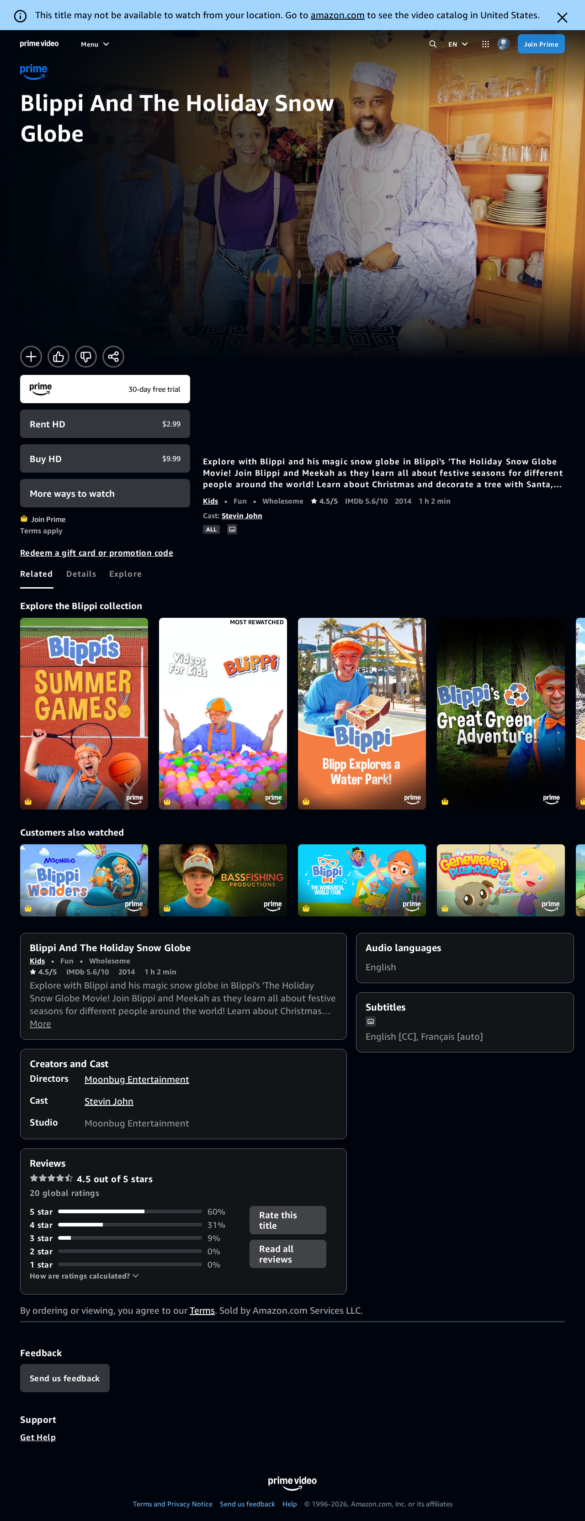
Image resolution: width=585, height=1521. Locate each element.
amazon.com (338, 15)
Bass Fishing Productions (223, 880)
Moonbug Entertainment (137, 1079)
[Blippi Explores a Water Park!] (362, 714)
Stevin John (242, 515)
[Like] (58, 357)
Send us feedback (247, 1504)
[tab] (36, 573)
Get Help (38, 1437)
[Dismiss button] (562, 17)
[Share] (113, 357)
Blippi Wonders (84, 880)
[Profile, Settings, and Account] (503, 44)
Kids (210, 500)
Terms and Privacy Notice (173, 1504)
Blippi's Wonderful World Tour (362, 880)
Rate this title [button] (278, 1220)
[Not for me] (86, 357)
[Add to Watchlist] (31, 357)
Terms (202, 1310)
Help (289, 1504)
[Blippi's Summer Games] (84, 714)
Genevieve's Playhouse (501, 880)
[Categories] (486, 44)
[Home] (39, 43)
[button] (84, 1275)
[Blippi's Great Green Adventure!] (501, 714)
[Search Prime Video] (433, 44)
